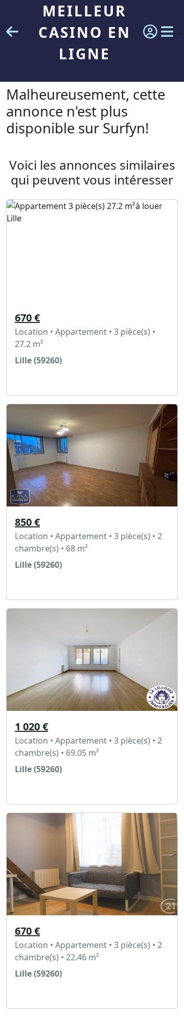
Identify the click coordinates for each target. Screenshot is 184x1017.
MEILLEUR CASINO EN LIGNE (84, 32)
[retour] (12, 32)
